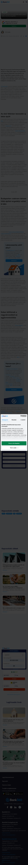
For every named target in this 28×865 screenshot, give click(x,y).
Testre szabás (13, 447)
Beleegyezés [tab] (5, 419)
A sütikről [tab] (23, 419)
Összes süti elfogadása (14, 443)
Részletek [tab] (14, 419)
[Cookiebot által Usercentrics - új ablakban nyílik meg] (20, 416)
